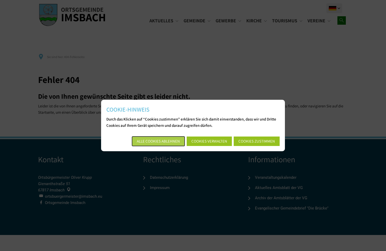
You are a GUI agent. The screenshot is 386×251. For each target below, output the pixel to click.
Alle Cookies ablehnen (158, 141)
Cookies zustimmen (256, 141)
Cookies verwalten (209, 141)
